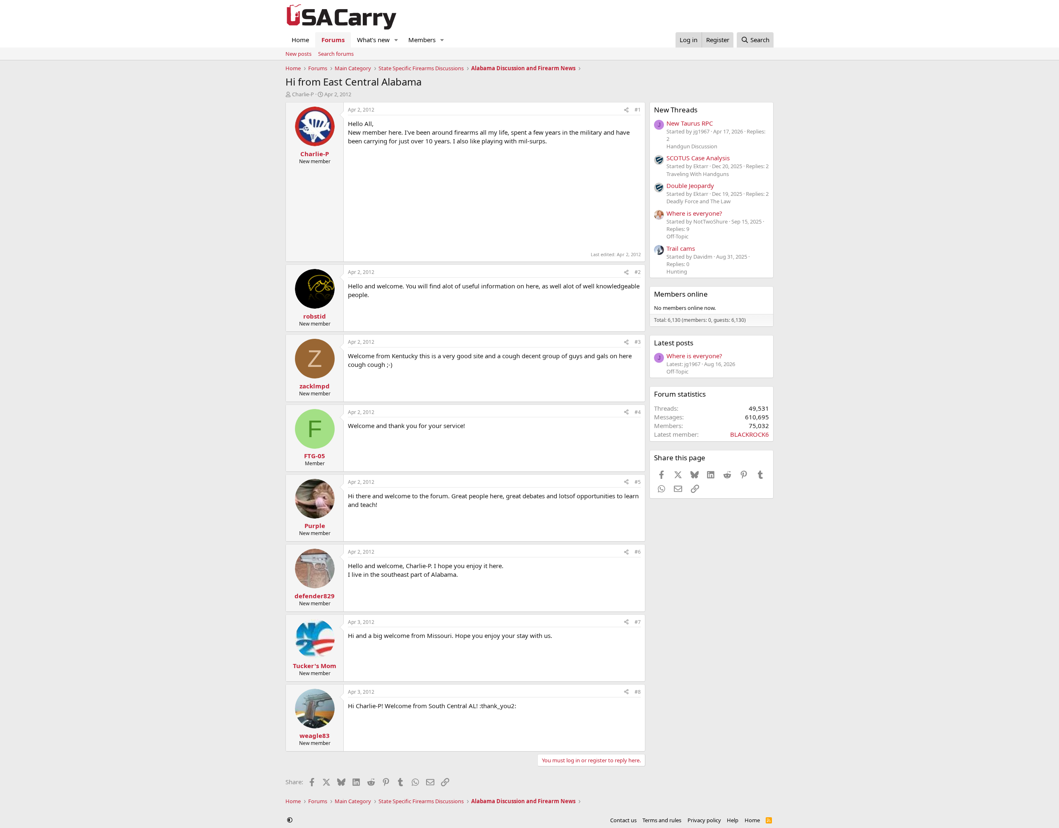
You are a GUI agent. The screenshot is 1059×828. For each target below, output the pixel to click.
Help (732, 820)
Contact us (623, 820)
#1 (638, 109)
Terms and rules (661, 820)
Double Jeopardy (690, 185)
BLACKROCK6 (749, 434)
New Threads (675, 109)
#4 (638, 412)
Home (300, 40)
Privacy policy (704, 820)
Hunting (676, 271)
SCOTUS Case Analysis (698, 158)
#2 (638, 272)
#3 (638, 341)
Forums (333, 40)
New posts (298, 53)
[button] (396, 40)
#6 (638, 551)
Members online (681, 294)
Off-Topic (677, 236)
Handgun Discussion (691, 146)
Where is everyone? (694, 213)
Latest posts (673, 342)
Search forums (336, 53)
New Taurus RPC (689, 123)
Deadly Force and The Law (698, 201)
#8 (638, 691)
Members (422, 40)
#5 (638, 481)
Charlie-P (303, 94)
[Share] (626, 110)
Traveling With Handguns (697, 174)
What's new (373, 40)
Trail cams (680, 248)
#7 (638, 622)
